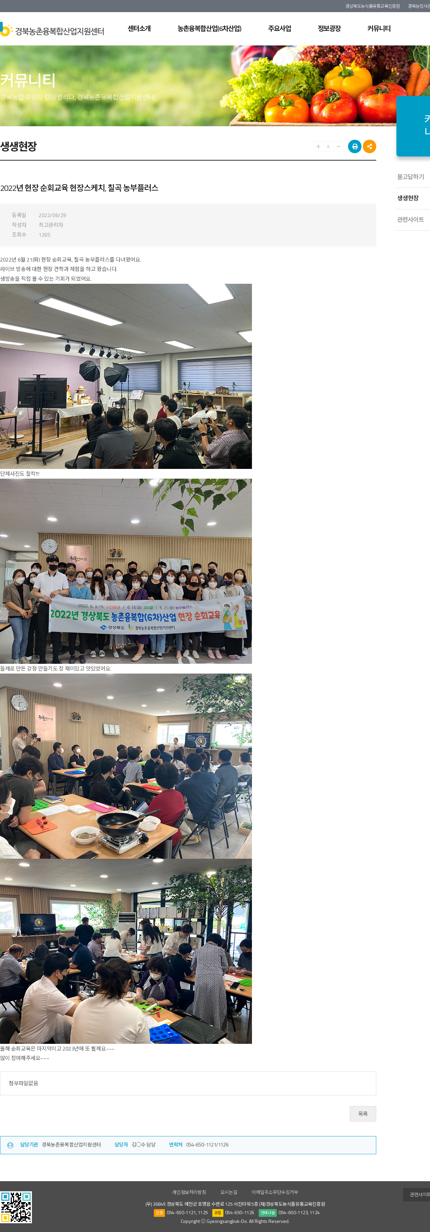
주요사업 (279, 28)
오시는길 (228, 1192)
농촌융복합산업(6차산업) (209, 28)
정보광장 (329, 28)
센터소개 (139, 28)
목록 (363, 1114)
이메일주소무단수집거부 (275, 1192)
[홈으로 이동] (52, 29)
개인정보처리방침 (189, 1192)
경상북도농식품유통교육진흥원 (372, 6)
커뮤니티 (379, 28)
